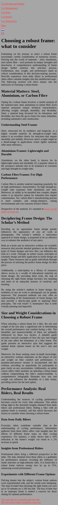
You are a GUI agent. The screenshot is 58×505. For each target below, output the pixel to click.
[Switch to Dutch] (29, 30)
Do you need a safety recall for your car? (21, 502)
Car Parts (5, 12)
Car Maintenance (9, 8)
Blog (3, 25)
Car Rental (6, 17)
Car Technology (9, 21)
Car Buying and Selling (12, 3)
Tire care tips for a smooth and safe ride (20, 499)
